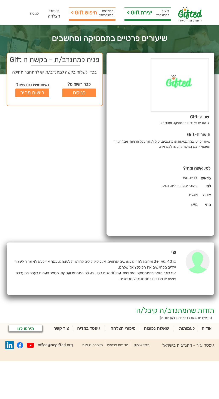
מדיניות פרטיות (117, 345)
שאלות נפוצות (156, 328)
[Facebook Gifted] (20, 345)
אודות (206, 328)
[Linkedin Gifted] (9, 345)
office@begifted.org (55, 345)
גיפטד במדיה (88, 328)
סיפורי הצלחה (54, 13)
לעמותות (187, 328)
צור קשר (61, 328)
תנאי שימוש (141, 345)
